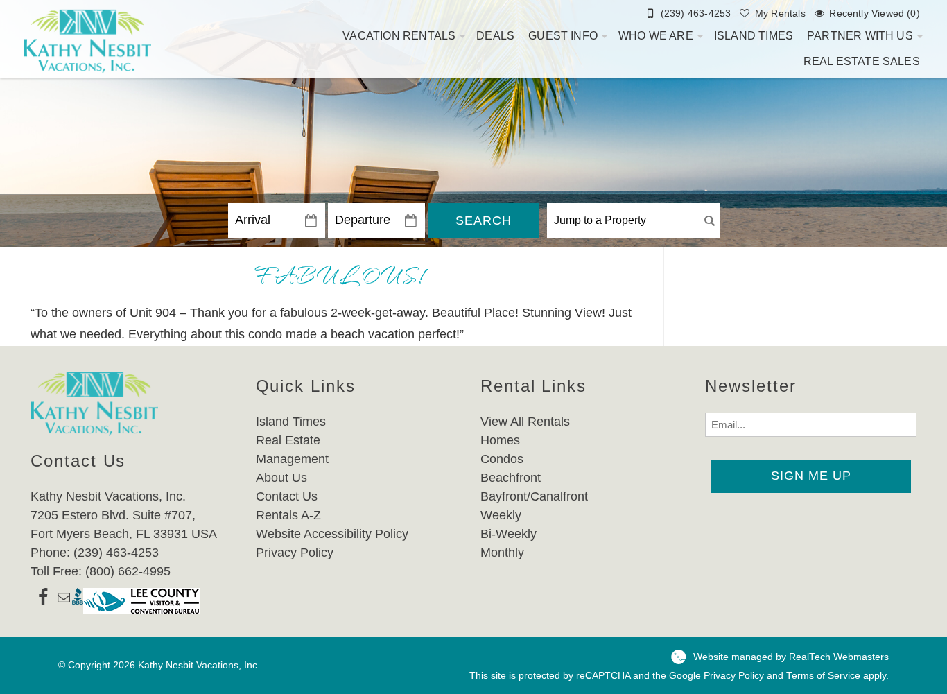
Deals (495, 36)
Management (292, 459)
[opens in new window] (43, 601)
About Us (281, 478)
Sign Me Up (811, 476)
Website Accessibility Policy (332, 534)
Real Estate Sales (861, 61)
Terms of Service (823, 675)
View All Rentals (525, 421)
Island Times (753, 36)
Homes (500, 440)
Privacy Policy (294, 552)
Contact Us (287, 496)
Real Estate (288, 440)
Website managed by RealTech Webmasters (791, 657)
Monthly (502, 552)
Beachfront (510, 478)
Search (483, 220)
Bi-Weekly (508, 534)
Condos (501, 459)
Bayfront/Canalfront (534, 496)
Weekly (500, 515)
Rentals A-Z (288, 515)
